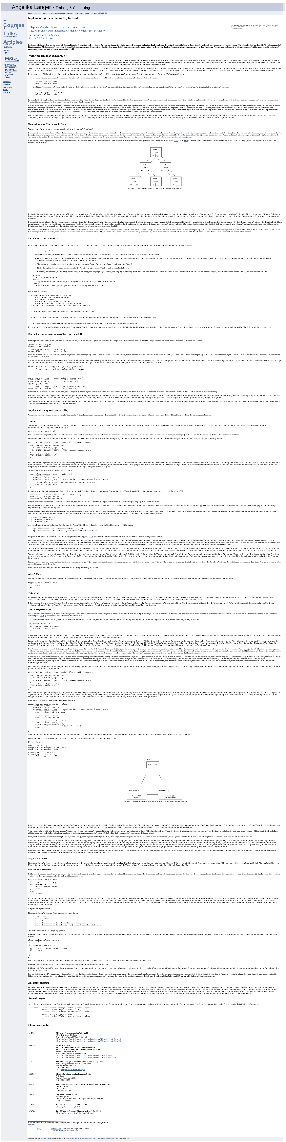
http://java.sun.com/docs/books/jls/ (73, 1070)
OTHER (7, 77)
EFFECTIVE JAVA (11, 59)
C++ (6, 54)
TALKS (44, 13)
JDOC (30, 403)
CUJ (6, 76)
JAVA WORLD (9, 69)
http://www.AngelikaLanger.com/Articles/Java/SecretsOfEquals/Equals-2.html (88, 1057)
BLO (116, 841)
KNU (176, 141)
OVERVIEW (8, 47)
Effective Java (56, 1129)
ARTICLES (52, 13)
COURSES (37, 13)
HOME (30, 13)
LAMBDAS (69, 13)
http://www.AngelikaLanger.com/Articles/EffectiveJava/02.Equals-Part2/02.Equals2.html (92, 1041)
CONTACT (94, 13)
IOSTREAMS (79, 13)
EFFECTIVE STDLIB (12, 61)
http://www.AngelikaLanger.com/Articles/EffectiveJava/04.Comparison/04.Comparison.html (90, 1138)
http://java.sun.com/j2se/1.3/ (70, 1107)
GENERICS (61, 13)
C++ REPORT (9, 74)
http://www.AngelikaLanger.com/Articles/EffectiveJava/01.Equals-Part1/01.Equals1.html (92, 1039)
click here (239, 28)
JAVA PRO (8, 72)
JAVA (6, 52)
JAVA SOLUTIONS (11, 71)
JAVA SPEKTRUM (11, 67)
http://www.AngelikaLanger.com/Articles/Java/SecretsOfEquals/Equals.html (87, 1055)
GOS (91, 537)
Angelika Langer (46, 1138)
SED (186, 141)
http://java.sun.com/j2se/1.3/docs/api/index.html (77, 1113)
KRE (42, 616)
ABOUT (87, 13)
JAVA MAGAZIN (10, 66)
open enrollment (65, 1130)
